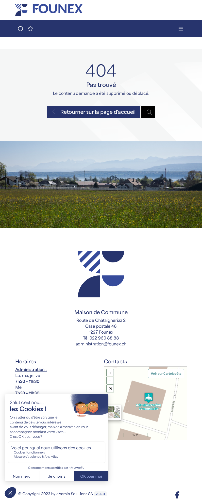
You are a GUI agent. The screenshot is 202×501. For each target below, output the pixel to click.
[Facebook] (177, 494)
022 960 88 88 (104, 337)
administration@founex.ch (101, 343)
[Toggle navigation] (181, 28)
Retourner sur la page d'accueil (97, 111)
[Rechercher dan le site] (148, 112)
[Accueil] (101, 274)
